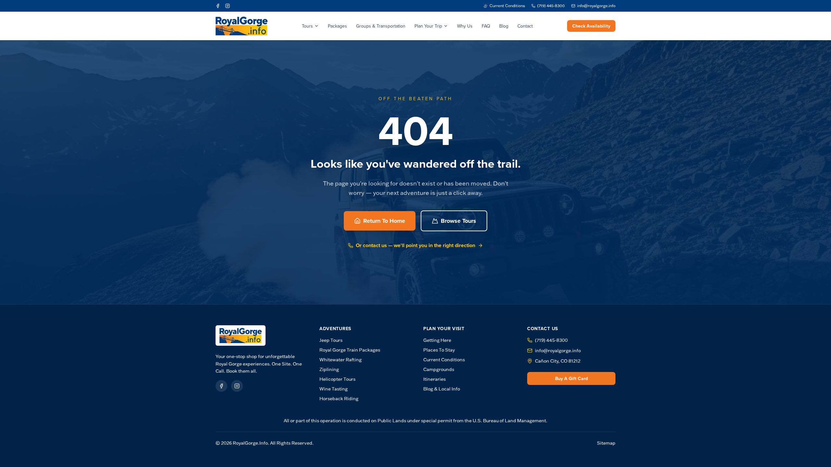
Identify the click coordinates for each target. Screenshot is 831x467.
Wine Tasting (333, 389)
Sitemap (606, 443)
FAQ (486, 26)
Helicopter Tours (337, 379)
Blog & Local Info (441, 389)
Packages (337, 26)
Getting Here (437, 340)
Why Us (465, 26)
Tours (307, 26)
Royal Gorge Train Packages (349, 350)
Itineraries (434, 379)
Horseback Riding (338, 398)
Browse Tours (458, 221)
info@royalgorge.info (558, 350)
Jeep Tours (330, 340)
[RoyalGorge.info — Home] (241, 335)
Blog (503, 26)
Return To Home (384, 221)
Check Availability (591, 26)
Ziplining (329, 369)
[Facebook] (218, 6)
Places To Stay (439, 350)
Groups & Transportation (380, 26)
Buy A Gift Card (571, 378)
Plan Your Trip (428, 26)
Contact (525, 26)
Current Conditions (444, 360)
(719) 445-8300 (551, 340)
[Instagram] (227, 6)
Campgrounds (438, 369)
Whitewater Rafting (340, 360)
